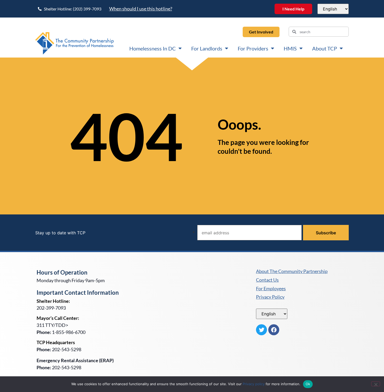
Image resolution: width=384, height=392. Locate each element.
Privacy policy (254, 384)
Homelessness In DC (152, 48)
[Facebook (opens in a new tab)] (273, 329)
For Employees (271, 288)
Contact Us (267, 280)
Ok (308, 384)
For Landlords (206, 48)
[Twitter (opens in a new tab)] (261, 329)
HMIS (290, 48)
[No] (375, 384)
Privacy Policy (270, 297)
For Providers (253, 48)
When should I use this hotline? (140, 9)
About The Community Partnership (292, 271)
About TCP (324, 48)
